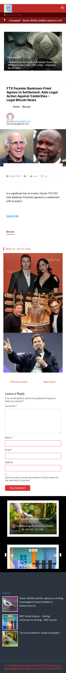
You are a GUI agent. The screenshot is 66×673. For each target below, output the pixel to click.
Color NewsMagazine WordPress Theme (32, 667)
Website (9, 462)
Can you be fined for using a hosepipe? (33, 518)
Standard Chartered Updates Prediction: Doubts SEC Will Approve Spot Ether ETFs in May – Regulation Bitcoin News (33, 65)
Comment (11, 406)
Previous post (19, 381)
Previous (4, 554)
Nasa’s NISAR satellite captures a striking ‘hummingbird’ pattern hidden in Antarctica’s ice (41, 602)
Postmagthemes (53, 668)
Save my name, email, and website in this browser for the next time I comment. (32, 479)
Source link (12, 216)
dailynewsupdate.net (20, 121)
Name (9, 437)
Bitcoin (10, 231)
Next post (49, 381)
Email (8, 450)
